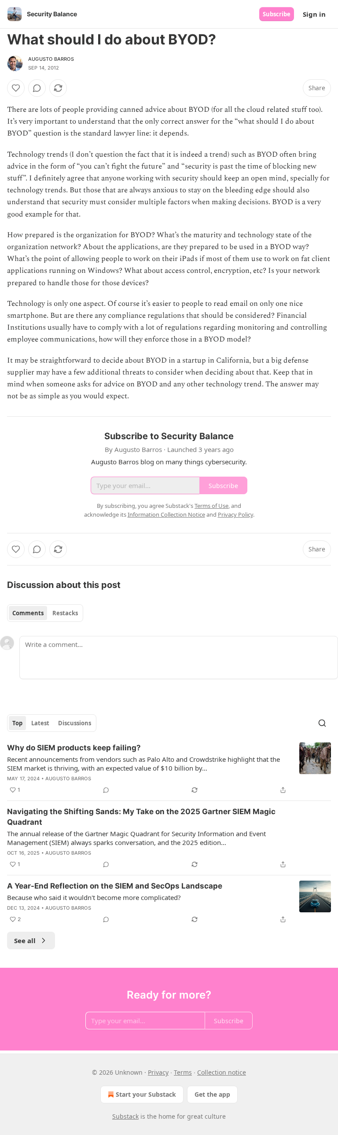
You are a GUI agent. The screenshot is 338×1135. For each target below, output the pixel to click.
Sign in (314, 14)
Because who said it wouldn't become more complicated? (94, 897)
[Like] (16, 88)
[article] (169, 768)
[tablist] (45, 613)
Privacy (158, 1072)
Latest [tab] (40, 723)
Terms (183, 1072)
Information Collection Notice (166, 514)
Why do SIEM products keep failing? (74, 747)
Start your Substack (146, 1094)
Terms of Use (211, 506)
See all (25, 940)
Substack (125, 1116)
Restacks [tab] (65, 613)
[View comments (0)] (37, 88)
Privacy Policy (235, 514)
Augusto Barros (51, 59)
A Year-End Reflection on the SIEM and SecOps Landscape (114, 886)
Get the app (212, 1094)
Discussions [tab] (74, 723)
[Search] (322, 723)
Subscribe (276, 14)
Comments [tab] (28, 613)
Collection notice (221, 1072)
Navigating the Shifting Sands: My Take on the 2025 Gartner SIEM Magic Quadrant (141, 816)
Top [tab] (17, 723)
